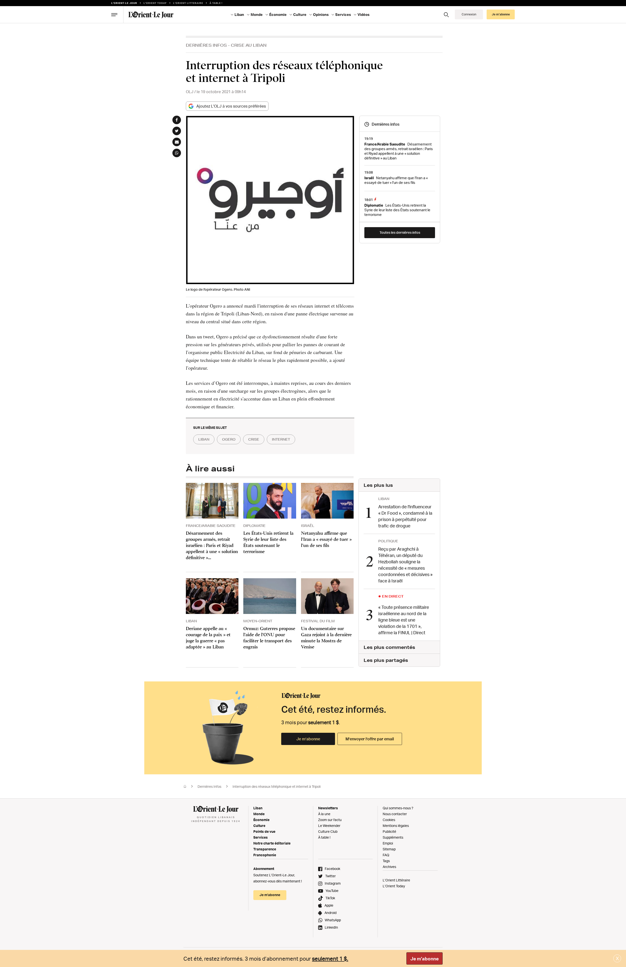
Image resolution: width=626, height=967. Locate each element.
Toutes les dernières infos (400, 232)
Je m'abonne (424, 959)
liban (203, 439)
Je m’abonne (308, 738)
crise (253, 439)
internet (281, 439)
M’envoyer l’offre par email (370, 738)
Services (260, 837)
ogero (228, 439)
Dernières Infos (206, 45)
